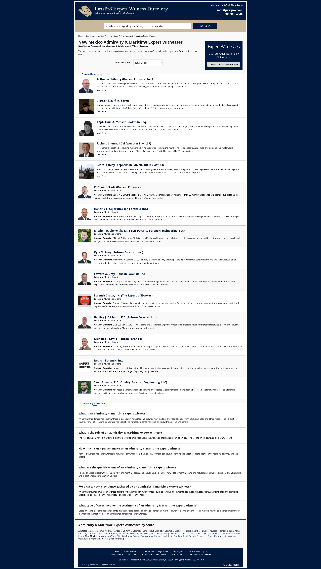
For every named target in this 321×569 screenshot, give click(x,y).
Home (80, 36)
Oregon (136, 536)
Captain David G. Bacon (113, 100)
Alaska (92, 531)
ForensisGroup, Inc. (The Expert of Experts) (123, 295)
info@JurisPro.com (183, 560)
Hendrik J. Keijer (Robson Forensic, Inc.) (121, 209)
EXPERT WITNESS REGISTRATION (224, 64)
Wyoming (119, 539)
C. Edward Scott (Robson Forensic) (117, 187)
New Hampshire (227, 534)
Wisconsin (95, 539)
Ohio (119, 536)
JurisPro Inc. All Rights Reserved (101, 565)
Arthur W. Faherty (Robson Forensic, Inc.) (125, 79)
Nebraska (213, 534)
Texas (210, 536)
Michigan (134, 534)
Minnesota (144, 534)
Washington (84, 539)
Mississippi (165, 534)
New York (111, 536)
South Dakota (189, 536)
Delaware (179, 531)
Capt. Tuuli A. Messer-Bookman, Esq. (122, 122)
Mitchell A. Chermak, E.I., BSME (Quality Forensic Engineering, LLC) (139, 230)
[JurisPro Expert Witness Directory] (123, 11)
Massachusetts (105, 534)
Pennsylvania (147, 536)
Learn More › (102, 90)
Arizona (118, 531)
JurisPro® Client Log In (232, 5)
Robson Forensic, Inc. (108, 360)
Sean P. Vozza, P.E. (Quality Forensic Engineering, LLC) (130, 382)
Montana (175, 534)
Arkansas (109, 531)
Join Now (215, 5)
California (127, 531)
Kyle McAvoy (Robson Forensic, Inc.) (118, 252)
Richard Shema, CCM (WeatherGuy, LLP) (124, 143)
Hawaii (204, 531)
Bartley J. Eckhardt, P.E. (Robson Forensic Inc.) (125, 317)
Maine (126, 534)
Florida (188, 531)
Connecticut (148, 531)
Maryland (117, 534)
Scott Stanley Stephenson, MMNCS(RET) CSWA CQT (131, 165)
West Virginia (107, 539)
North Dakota (201, 534)
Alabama (100, 531)
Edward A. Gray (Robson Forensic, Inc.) (120, 274)
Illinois (223, 531)
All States (82, 531)
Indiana (230, 531)
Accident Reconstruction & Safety (111, 36)
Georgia (196, 531)
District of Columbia (164, 531)
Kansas (238, 531)
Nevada (102, 536)
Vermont (232, 536)
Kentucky (82, 534)
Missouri (154, 534)
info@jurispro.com (230, 10)
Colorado (137, 531)
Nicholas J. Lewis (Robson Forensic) (118, 339)
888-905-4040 (234, 14)
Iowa (210, 531)
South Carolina (175, 536)
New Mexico (90, 36)
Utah (216, 536)
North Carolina (187, 534)
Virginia (223, 536)
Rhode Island (160, 536)
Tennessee (202, 536)
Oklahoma (127, 536)
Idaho (216, 531)
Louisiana (92, 534)
